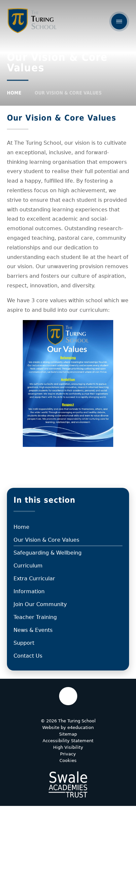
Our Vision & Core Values (68, 92)
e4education (80, 727)
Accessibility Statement (68, 740)
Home (14, 92)
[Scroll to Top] (68, 696)
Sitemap (68, 734)
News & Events (33, 630)
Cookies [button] (68, 760)
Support (24, 643)
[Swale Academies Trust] (68, 784)
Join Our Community (40, 604)
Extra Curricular (34, 578)
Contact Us (28, 656)
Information (29, 591)
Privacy (68, 753)
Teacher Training (35, 617)
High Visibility (68, 747)
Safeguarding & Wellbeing (48, 553)
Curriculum (28, 565)
